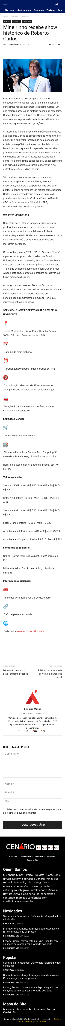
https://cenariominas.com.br (32, 713)
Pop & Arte (27, 22)
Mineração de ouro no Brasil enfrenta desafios (15, 672)
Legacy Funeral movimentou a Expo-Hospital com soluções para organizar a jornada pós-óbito (31, 943)
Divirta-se (25, 16)
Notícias (14, 16)
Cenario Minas (13, 44)
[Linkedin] (38, 731)
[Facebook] (6, 51)
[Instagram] (30, 731)
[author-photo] (32, 704)
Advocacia (8, 923)
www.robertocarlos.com (30, 631)
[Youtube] (56, 847)
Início (5, 16)
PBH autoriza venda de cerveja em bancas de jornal (50, 674)
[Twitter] (13, 51)
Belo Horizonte (11, 935)
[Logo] (20, 846)
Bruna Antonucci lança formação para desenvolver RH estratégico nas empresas (31, 930)
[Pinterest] (21, 51)
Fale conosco (40, 1021)
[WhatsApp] (28, 51)
